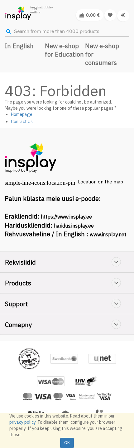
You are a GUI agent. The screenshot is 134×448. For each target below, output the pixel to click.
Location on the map (100, 182)
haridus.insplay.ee (74, 226)
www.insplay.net (108, 234)
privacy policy (22, 422)
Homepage (21, 114)
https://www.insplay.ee (66, 217)
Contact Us (22, 121)
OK (67, 442)
